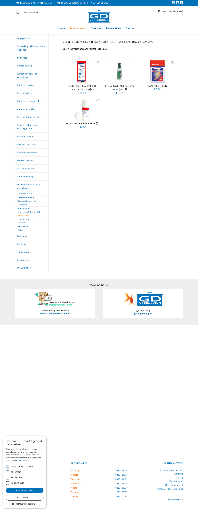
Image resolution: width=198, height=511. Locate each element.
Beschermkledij (24, 219)
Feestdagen (23, 259)
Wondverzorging (24, 215)
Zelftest (20, 230)
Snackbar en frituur (26, 144)
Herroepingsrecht (174, 485)
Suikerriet (22, 57)
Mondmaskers (23, 226)
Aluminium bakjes (26, 109)
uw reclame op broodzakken (55, 312)
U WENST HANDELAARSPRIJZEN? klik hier (85, 49)
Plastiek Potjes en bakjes (29, 117)
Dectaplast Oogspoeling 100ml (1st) (119, 87)
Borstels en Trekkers (25, 194)
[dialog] (24, 472)
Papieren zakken (25, 85)
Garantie (178, 473)
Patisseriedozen (25, 160)
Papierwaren (22, 204)
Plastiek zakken (25, 93)
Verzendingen (176, 481)
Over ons (95, 28)
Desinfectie (22, 223)
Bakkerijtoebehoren (27, 152)
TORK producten (24, 208)
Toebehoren (23, 251)
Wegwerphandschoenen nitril (29, 212)
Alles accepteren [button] (24, 490)
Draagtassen (23, 38)
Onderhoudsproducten (26, 197)
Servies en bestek (25, 168)
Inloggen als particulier (36, 2)
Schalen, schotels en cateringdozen (27, 127)
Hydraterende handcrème (80, 123)
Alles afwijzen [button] (24, 497)
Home (61, 28)
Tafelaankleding (25, 176)
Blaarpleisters (156, 85)
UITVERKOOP (24, 267)
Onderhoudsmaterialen (27, 201)
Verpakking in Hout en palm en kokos (31, 48)
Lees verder (23, 460)
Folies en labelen (25, 136)
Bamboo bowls (24, 65)
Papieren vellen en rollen (29, 101)
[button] (24, 503)
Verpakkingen (83, 42)
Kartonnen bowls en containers (27, 75)
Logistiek (22, 243)
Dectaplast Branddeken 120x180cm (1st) (82, 87)
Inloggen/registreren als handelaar (85, 2)
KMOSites (179, 499)
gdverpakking (143, 312)
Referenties (113, 28)
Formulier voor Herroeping (169, 488)
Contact (131, 28)
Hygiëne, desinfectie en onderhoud (28, 186)
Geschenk (22, 235)
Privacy (179, 477)
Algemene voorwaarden (171, 469)
